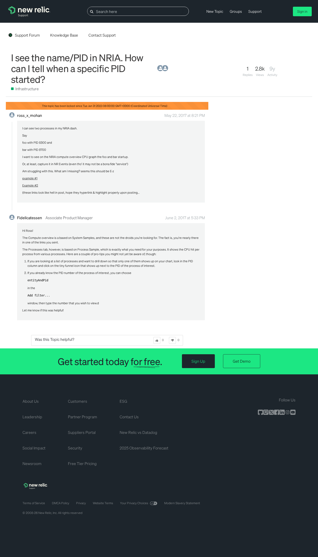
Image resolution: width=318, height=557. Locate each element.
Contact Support (102, 35)
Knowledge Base (64, 35)
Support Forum (27, 35)
